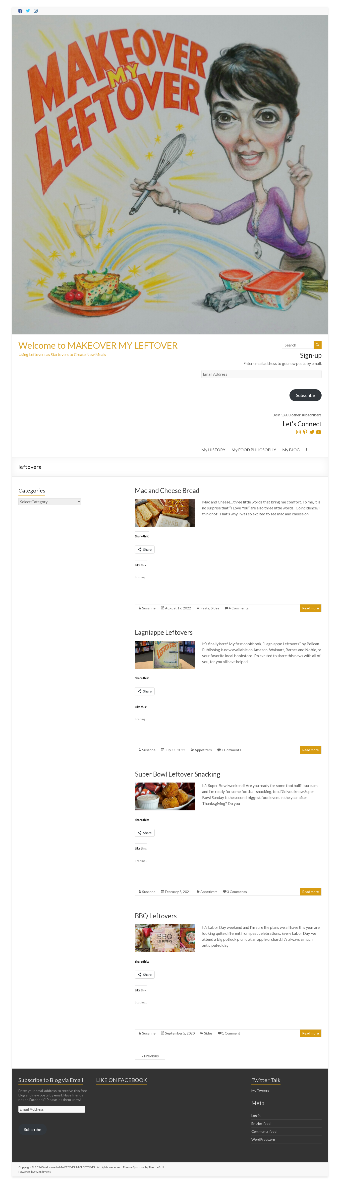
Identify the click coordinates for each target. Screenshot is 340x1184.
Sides (215, 608)
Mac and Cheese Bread (167, 490)
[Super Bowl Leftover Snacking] (165, 785)
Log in (256, 1115)
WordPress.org (263, 1139)
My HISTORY (213, 449)
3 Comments (237, 891)
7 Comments (231, 750)
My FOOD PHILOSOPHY (253, 449)
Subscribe (305, 395)
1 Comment (231, 1033)
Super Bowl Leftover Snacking (177, 774)
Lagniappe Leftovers (164, 632)
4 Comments (239, 608)
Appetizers (203, 750)
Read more (310, 608)
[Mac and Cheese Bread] (165, 501)
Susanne (149, 608)
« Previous (150, 1055)
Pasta (204, 608)
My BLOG (291, 449)
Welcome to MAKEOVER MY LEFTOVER (98, 345)
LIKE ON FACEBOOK (121, 1080)
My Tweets (260, 1090)
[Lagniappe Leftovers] (165, 643)
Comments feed (264, 1131)
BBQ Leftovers (156, 916)
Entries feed (261, 1123)
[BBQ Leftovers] (165, 926)
